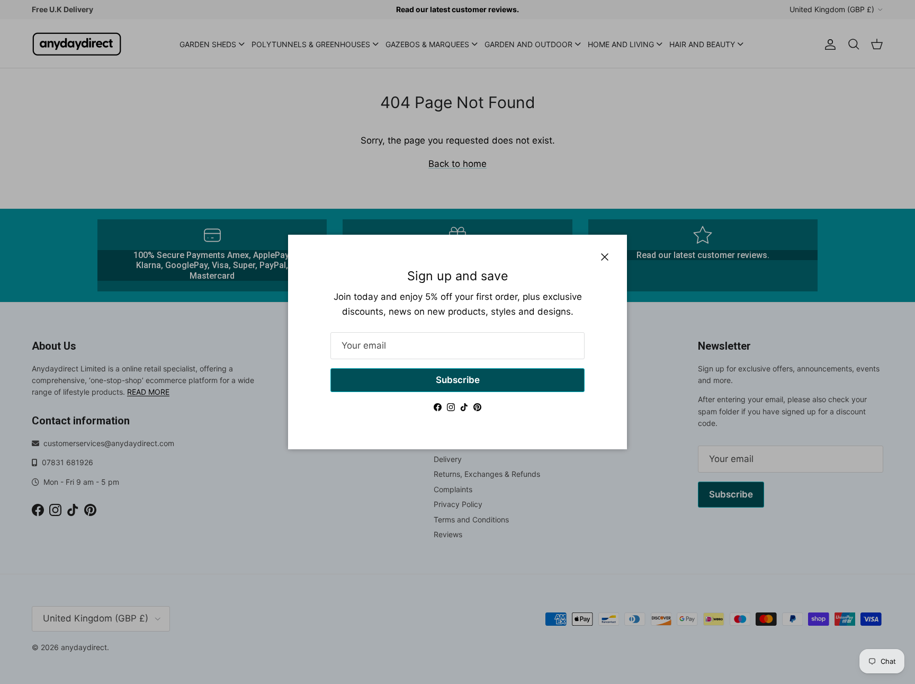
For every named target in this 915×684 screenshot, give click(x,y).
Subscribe (458, 380)
